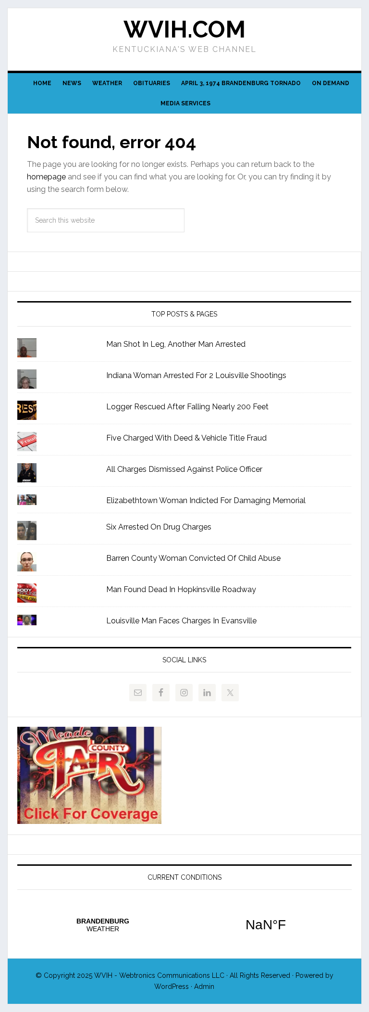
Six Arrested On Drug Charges (158, 526)
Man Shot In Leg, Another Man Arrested (176, 344)
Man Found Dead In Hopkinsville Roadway (181, 589)
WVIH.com (184, 29)
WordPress (171, 986)
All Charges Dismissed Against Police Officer (184, 469)
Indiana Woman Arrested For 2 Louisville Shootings (196, 375)
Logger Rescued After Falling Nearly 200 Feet (187, 406)
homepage (46, 176)
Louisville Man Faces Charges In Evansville (181, 620)
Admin (204, 986)
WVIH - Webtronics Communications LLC (159, 975)
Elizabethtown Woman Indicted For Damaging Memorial (206, 500)
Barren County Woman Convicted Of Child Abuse (193, 558)
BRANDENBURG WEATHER (184, 925)
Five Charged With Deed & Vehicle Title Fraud (186, 438)
